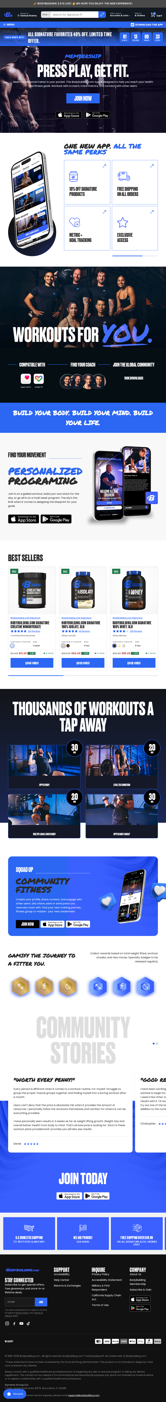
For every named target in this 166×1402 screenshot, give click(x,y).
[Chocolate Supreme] (68, 645)
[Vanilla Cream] (119, 645)
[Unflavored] (12, 645)
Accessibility (62, 1274)
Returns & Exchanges (67, 1285)
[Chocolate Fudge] (114, 645)
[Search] (102, 14)
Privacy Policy (22, 1312)
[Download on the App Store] (140, 1299)
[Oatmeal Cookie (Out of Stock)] (123, 645)
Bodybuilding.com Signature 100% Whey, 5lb (132, 624)
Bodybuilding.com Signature (25, 618)
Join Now (83, 98)
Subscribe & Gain (140, 1290)
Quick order (32, 663)
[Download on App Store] (69, 115)
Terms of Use (100, 1305)
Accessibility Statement (107, 1280)
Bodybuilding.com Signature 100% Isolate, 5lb (81, 624)
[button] (154, 1044)
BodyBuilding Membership (138, 1282)
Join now (27, 924)
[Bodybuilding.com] (8, 14)
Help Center (61, 1280)
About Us (135, 1274)
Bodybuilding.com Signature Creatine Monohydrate (30, 624)
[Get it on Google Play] (97, 115)
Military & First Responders (101, 1288)
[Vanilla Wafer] (63, 645)
